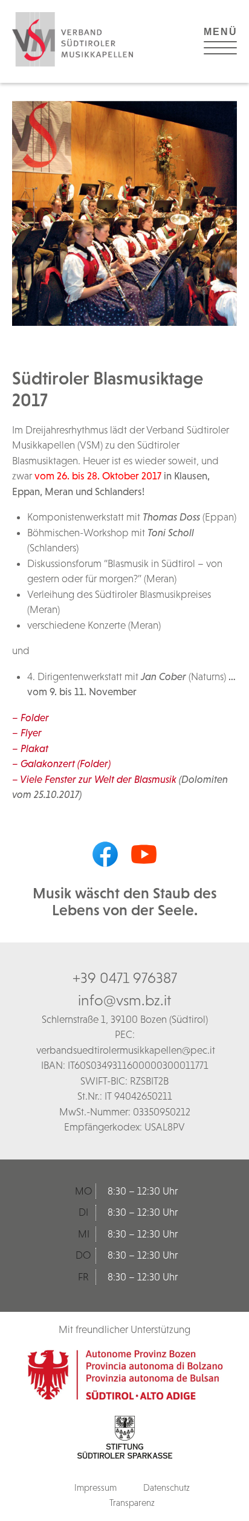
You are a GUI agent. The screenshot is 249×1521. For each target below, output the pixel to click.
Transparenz (132, 1502)
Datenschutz (166, 1487)
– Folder (30, 718)
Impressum (95, 1487)
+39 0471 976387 (125, 977)
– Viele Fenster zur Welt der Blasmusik (94, 779)
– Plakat (30, 748)
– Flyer (27, 733)
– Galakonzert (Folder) (61, 763)
